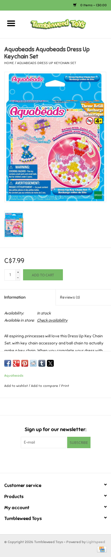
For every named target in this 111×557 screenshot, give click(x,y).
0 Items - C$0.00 (93, 5)
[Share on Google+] (16, 363)
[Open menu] (11, 23)
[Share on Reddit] (33, 363)
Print (65, 386)
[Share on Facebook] (7, 363)
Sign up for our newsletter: (55, 429)
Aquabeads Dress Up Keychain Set (46, 63)
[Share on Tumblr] (41, 363)
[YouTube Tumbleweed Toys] (55, 459)
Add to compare (45, 386)
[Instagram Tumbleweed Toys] (65, 459)
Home (9, 63)
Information (15, 297)
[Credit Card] (101, 549)
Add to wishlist (16, 386)
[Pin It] (24, 363)
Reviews (70, 297)
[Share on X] (50, 363)
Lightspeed (96, 542)
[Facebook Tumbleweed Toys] (45, 459)
